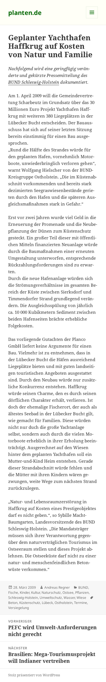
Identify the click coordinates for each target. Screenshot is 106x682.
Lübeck (47, 602)
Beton (13, 602)
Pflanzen (82, 592)
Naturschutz (51, 592)
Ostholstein (63, 602)
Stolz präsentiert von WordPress (34, 675)
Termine (80, 602)
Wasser (69, 597)
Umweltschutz (51, 597)
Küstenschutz (29, 602)
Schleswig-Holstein (23, 597)
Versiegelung (18, 607)
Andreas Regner (57, 587)
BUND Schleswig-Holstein (33, 82)
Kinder (24, 592)
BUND (83, 587)
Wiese (81, 597)
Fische (13, 592)
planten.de (25, 12)
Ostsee (67, 592)
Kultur (35, 592)
